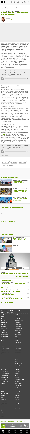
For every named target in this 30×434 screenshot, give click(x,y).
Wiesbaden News (19, 320)
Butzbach (4, 165)
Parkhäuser (17, 361)
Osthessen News (4, 350)
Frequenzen (17, 399)
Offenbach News (18, 328)
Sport (16, 336)
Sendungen (17, 371)
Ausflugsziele (4, 401)
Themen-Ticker (6, 280)
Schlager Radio (4, 328)
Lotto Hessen (4, 407)
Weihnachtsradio (4, 334)
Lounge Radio (4, 332)
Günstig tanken (18, 359)
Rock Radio (3, 324)
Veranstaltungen (4, 393)
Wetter (21, 1)
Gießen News (18, 330)
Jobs (16, 401)
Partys (2, 416)
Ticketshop (3, 405)
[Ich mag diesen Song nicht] (27, 425)
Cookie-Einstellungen (20, 421)
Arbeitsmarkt (22, 162)
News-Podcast (18, 383)
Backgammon (4, 412)
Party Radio (3, 330)
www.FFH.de (10, 310)
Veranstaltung (5, 162)
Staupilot (18, 1)
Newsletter (17, 395)
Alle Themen (18, 342)
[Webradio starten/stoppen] (24, 425)
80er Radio (3, 318)
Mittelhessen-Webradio (21, 276)
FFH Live (3, 316)
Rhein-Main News (5, 354)
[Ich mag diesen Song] (21, 425)
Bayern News (18, 334)
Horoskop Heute (4, 371)
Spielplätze (3, 395)
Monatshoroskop (4, 377)
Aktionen (17, 373)
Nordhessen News (5, 348)
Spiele (2, 409)
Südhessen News (4, 356)
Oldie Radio (3, 326)
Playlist (15, 1)
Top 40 (2, 338)
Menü (27, 432)
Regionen (3, 346)
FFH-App (17, 393)
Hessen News (18, 316)
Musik (9, 432)
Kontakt (17, 397)
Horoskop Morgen (5, 373)
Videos (16, 375)
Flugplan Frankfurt (19, 363)
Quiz (2, 414)
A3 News (17, 354)
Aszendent (3, 383)
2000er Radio (4, 322)
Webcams (17, 377)
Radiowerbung (18, 407)
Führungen (17, 403)
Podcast (15, 432)
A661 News (17, 358)
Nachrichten (3, 6)
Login (16, 410)
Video (21, 432)
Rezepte (2, 397)
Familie (11, 165)
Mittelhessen (10, 6)
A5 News (17, 356)
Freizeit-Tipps (4, 403)
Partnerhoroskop (4, 381)
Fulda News (17, 332)
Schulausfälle (18, 365)
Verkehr (17, 346)
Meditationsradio (4, 336)
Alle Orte (17, 340)
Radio (2, 314)
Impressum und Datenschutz (7, 421)
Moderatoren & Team (19, 379)
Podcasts (17, 381)
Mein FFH (28, 1)
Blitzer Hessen (18, 350)
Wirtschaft (14, 162)
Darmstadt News (18, 326)
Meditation (3, 399)
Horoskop (4, 369)
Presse (16, 405)
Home (3, 432)
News (16, 314)
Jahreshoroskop (4, 379)
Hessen (2, 312)
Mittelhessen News (5, 352)
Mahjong (3, 410)
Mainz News (17, 322)
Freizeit (3, 391)
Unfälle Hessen (18, 352)
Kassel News (18, 324)
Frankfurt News (18, 318)
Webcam (25, 1)
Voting (16, 387)
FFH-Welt (17, 391)
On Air (17, 369)
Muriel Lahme (10, 20)
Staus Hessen (18, 348)
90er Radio (3, 320)
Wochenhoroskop (4, 375)
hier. (4, 134)
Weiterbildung (18, 409)
